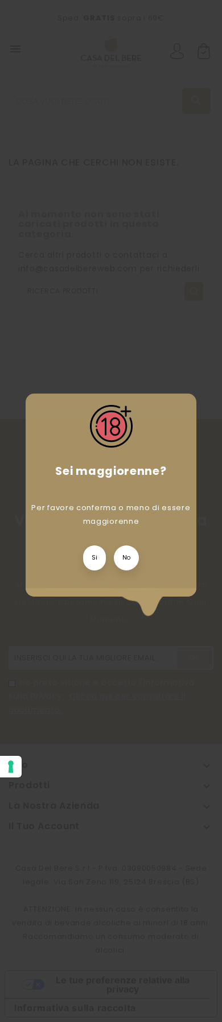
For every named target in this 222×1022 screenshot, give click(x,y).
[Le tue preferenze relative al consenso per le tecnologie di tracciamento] (11, 766)
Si (94, 557)
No (126, 557)
